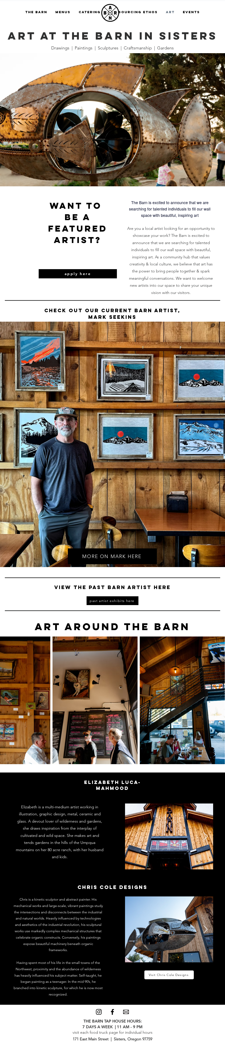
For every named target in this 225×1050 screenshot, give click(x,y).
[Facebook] (112, 1012)
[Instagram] (99, 1012)
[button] (36, 12)
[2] (126, 1012)
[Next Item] (205, 836)
